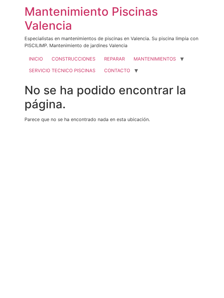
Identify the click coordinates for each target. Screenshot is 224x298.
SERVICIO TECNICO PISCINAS (62, 70)
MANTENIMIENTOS (155, 59)
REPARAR (114, 59)
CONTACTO (117, 70)
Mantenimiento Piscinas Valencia (91, 18)
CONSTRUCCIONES (73, 59)
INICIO (36, 59)
